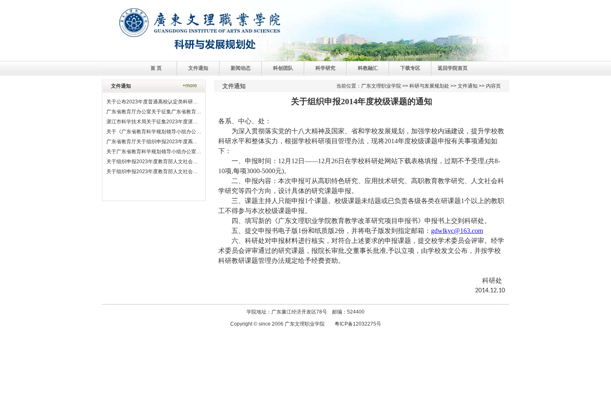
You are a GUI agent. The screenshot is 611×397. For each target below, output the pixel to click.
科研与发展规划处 (429, 86)
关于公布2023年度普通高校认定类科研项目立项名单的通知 (172, 102)
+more (189, 85)
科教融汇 (368, 68)
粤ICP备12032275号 (358, 324)
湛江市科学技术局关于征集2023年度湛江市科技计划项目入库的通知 (182, 122)
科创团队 (283, 68)
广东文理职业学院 (381, 86)
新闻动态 (241, 68)
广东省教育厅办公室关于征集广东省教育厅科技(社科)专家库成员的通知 (185, 112)
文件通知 (198, 68)
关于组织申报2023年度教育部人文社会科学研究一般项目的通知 (177, 171)
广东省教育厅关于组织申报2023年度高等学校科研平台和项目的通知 (182, 142)
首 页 (156, 68)
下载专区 (410, 68)
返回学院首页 (453, 68)
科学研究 (325, 68)
